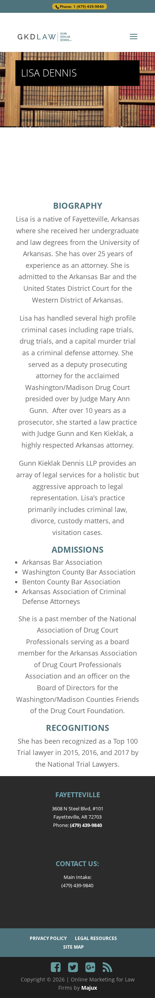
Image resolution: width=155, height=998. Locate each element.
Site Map (73, 947)
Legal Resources (96, 938)
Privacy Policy (48, 938)
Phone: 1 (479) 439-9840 (82, 6)
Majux (89, 987)
